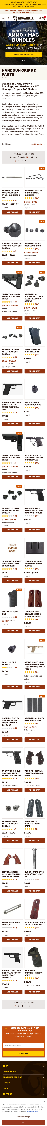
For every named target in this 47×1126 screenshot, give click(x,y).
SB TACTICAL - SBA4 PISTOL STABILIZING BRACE (11, 296)
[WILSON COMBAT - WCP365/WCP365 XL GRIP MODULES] (35, 442)
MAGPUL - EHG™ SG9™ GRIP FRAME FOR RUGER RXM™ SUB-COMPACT (12, 721)
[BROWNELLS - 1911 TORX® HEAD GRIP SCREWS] (12, 495)
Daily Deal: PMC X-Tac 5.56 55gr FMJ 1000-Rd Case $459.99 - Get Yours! (23, 11)
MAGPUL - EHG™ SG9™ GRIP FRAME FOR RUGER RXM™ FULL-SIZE (12, 405)
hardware (6, 112)
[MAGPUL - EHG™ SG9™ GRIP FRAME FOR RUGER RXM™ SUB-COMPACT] (12, 705)
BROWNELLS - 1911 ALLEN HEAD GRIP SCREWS (10, 351)
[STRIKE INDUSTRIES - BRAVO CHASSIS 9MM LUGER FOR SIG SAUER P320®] (35, 649)
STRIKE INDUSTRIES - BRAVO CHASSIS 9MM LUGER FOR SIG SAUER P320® (35, 665)
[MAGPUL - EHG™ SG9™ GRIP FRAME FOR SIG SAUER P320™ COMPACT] (12, 957)
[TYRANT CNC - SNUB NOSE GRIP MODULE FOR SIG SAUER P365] (12, 757)
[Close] (44, 1101)
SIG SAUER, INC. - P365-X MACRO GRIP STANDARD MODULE (34, 510)
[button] (3, 18)
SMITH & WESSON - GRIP (10, 613)
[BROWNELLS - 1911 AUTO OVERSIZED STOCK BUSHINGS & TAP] (12, 177)
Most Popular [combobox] (36, 144)
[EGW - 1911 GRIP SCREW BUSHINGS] (35, 389)
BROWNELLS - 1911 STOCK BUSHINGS (33, 244)
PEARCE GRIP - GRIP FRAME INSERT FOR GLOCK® (34, 563)
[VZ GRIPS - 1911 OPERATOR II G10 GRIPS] (35, 808)
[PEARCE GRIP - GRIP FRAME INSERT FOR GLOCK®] (35, 548)
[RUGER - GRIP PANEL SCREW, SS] (12, 909)
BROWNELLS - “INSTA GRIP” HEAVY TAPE (34, 719)
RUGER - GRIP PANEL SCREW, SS (11, 923)
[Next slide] (44, 43)
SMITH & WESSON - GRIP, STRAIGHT (33, 350)
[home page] (23, 18)
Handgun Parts (37, 134)
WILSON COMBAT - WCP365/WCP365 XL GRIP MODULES (34, 457)
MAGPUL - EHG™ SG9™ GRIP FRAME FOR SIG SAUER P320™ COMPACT (12, 974)
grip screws (17, 109)
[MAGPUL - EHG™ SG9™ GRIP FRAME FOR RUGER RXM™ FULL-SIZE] (12, 389)
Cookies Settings (23, 1117)
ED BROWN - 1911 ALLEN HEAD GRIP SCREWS (10, 823)
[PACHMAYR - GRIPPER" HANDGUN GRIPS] (35, 957)
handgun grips (11, 104)
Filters (8, 144)
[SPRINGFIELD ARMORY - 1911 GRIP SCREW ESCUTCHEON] (12, 548)
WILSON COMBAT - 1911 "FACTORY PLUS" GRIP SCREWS (12, 245)
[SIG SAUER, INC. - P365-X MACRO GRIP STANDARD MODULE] (35, 495)
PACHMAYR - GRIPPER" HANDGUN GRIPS (34, 973)
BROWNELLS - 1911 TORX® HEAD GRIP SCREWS (10, 510)
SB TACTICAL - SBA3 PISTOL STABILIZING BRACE (11, 457)
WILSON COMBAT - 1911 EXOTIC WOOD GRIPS (35, 923)
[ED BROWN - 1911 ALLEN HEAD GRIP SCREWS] (12, 808)
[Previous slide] (2, 43)
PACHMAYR (10, 129)
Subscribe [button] (23, 1054)
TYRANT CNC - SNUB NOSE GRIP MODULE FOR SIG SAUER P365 (11, 773)
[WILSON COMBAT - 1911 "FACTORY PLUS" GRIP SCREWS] (12, 230)
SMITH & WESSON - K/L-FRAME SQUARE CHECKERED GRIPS (11, 874)
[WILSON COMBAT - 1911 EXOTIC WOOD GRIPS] (35, 909)
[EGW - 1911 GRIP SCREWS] (12, 649)
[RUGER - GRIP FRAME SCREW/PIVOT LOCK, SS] (35, 858)
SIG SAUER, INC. (30, 126)
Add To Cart (12, 212)
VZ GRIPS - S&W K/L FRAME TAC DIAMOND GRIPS (34, 773)
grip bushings (28, 109)
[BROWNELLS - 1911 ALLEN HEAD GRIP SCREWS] (12, 336)
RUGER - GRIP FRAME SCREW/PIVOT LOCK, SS (34, 874)
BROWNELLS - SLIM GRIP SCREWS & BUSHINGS (33, 192)
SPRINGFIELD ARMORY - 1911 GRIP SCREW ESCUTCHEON (12, 563)
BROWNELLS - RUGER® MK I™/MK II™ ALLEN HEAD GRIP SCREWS (34, 297)
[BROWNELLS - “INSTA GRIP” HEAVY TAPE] (35, 705)
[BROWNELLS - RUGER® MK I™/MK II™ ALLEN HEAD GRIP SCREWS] (35, 281)
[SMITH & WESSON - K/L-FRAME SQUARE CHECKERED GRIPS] (12, 858)
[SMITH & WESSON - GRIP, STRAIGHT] (35, 336)
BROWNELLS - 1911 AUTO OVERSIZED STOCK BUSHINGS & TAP (11, 193)
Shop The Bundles (23, 55)
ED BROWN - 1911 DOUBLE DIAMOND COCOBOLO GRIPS (33, 614)
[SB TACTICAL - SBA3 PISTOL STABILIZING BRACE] (12, 442)
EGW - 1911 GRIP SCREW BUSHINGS (33, 403)
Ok (23, 1122)
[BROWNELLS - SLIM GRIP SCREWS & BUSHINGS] (35, 177)
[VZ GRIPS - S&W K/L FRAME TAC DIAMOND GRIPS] (35, 757)
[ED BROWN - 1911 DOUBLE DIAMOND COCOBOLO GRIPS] (35, 598)
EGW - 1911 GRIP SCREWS (9, 663)
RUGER (41, 126)
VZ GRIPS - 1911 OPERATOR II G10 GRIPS (32, 823)
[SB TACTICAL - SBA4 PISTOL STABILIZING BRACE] (12, 281)
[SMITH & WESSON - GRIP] (12, 598)
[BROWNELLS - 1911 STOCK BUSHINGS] (35, 230)
